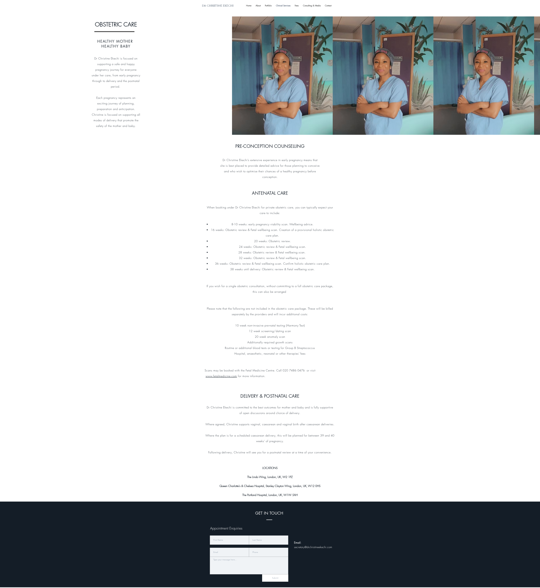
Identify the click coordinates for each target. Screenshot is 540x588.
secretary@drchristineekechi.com (313, 547)
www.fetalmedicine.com (221, 376)
